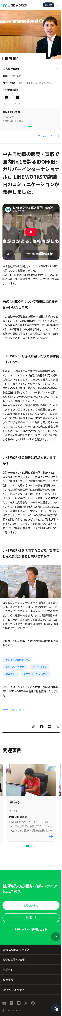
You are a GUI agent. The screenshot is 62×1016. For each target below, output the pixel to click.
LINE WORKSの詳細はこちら (31, 929)
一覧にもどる (17, 710)
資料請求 (48, 4)
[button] (31, 905)
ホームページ (45, 136)
